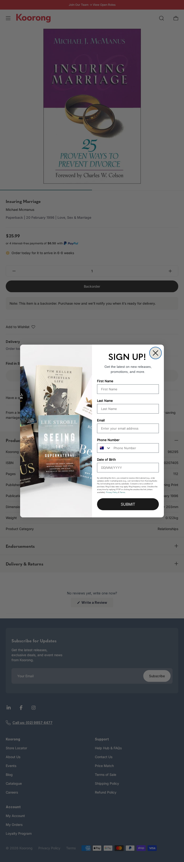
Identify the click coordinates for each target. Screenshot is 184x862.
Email (101, 420)
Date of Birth (106, 459)
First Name (105, 381)
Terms (122, 492)
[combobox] (104, 448)
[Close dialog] (155, 353)
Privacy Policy (112, 492)
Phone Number (108, 440)
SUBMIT (128, 504)
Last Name (105, 401)
